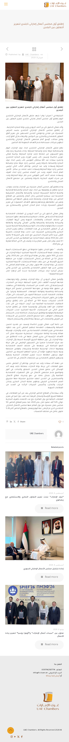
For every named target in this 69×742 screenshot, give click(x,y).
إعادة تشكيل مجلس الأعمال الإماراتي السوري (43, 569)
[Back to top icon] (10, 730)
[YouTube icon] (15, 737)
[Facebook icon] (22, 737)
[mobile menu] (6, 5)
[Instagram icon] (11, 737)
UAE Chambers (32, 55)
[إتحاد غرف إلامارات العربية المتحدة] (55, 5)
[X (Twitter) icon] (18, 737)
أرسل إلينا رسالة (53, 676)
